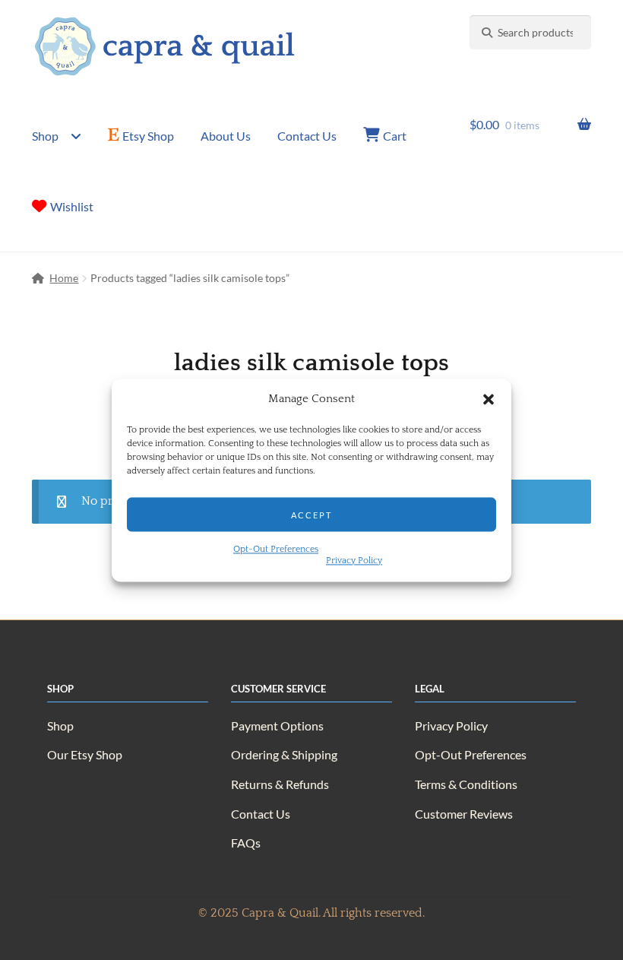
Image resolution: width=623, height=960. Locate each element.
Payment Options (277, 725)
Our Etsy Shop (84, 754)
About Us (226, 135)
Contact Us (307, 135)
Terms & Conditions (466, 784)
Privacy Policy (354, 561)
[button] (488, 399)
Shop (45, 135)
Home (63, 277)
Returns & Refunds (280, 784)
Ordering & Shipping (284, 754)
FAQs (246, 842)
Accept (311, 514)
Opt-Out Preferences (275, 549)
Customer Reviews (464, 813)
